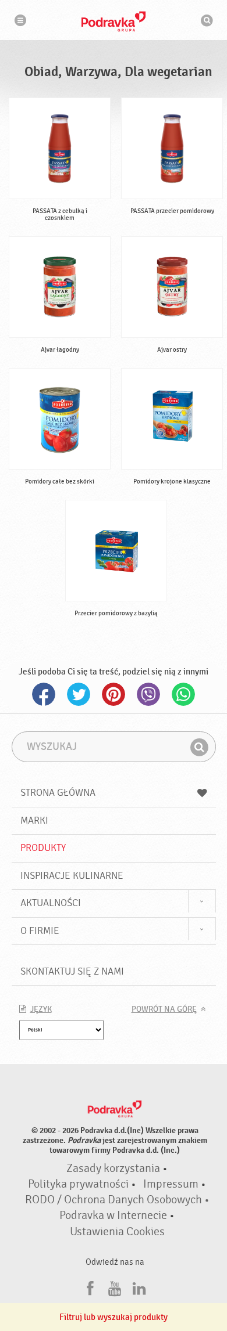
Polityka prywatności (78, 1184)
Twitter (78, 694)
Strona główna (57, 792)
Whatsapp (183, 694)
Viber (148, 694)
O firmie (39, 930)
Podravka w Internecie (113, 1215)
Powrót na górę (164, 1009)
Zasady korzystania (113, 1168)
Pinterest (113, 694)
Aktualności (50, 902)
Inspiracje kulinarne (71, 875)
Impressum (170, 1184)
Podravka (113, 21)
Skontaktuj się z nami (72, 971)
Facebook (43, 694)
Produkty (43, 847)
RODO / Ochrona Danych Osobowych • (117, 1199)
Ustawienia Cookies (117, 1231)
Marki (34, 820)
